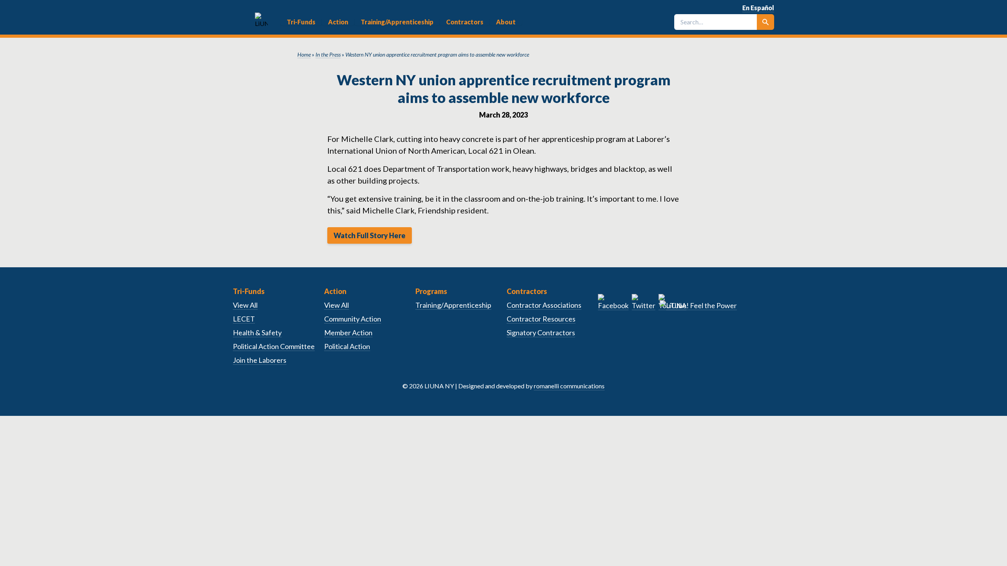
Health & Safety (257, 332)
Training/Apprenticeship (453, 305)
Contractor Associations (544, 305)
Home (304, 54)
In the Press (328, 54)
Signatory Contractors (541, 332)
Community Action (352, 318)
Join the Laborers (259, 360)
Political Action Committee (274, 346)
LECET (244, 318)
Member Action (348, 332)
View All (245, 305)
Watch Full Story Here (370, 235)
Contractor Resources (541, 318)
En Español (758, 7)
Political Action (347, 346)
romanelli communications (569, 386)
